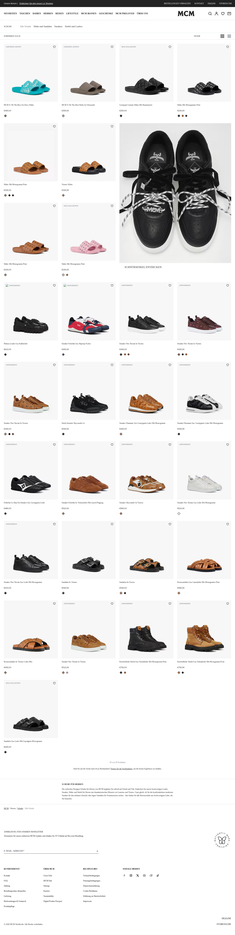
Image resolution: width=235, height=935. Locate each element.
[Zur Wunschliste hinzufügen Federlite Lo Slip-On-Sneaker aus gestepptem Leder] (54, 444)
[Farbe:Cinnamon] (128, 354)
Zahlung (7, 886)
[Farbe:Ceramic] (5, 115)
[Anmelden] (216, 14)
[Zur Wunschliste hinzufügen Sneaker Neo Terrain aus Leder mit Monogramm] (227, 444)
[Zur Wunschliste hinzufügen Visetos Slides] (112, 126)
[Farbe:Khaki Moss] (186, 116)
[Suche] (210, 14)
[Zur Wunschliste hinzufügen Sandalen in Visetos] (112, 524)
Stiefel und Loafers (73, 26)
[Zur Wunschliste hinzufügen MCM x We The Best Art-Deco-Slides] (54, 47)
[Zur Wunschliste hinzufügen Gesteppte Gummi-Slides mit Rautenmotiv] (169, 47)
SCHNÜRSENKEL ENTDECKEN (143, 267)
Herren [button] (48, 13)
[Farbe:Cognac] (183, 116)
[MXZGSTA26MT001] (175, 193)
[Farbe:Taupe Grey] (63, 115)
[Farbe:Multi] (63, 354)
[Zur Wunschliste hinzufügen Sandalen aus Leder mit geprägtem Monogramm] (54, 683)
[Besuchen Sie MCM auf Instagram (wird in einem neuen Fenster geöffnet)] (130, 875)
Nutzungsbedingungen (91, 881)
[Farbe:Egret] (178, 513)
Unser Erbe (47, 876)
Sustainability (48, 896)
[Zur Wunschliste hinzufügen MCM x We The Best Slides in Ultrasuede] (112, 47)
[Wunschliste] (223, 14)
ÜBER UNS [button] (142, 13)
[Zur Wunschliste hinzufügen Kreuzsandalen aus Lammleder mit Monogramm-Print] (227, 524)
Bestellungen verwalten (177, 3)
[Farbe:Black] (121, 115)
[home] (186, 15)
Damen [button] (37, 13)
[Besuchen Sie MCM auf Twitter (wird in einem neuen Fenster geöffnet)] (137, 875)
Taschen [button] (25, 13)
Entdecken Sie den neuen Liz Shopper (36, 3)
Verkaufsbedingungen (91, 876)
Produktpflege (9, 906)
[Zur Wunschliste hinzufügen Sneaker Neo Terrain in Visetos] (169, 285)
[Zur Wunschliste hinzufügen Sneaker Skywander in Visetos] (169, 444)
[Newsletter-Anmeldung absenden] (97, 851)
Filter (197, 36)
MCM (6, 808)
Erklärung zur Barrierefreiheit (94, 896)
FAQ (6, 881)
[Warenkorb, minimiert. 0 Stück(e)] (229, 14)
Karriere (46, 891)
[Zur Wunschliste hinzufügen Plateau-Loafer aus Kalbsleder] (54, 285)
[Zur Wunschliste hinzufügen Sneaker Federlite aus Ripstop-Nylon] (112, 285)
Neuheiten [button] (10, 13)
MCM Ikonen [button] (88, 13)
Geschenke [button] (106, 13)
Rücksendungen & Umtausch (15, 901)
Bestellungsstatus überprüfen (15, 891)
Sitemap (46, 886)
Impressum (87, 901)
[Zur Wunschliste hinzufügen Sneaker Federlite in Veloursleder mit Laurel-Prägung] (112, 444)
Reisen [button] (59, 13)
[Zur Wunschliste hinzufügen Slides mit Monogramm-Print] (227, 47)
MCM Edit (47, 881)
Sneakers (58, 26)
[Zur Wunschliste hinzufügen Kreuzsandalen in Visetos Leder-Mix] (54, 603)
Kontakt (199, 3)
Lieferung (7, 896)
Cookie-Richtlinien (90, 891)
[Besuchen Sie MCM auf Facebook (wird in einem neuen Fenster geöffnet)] (124, 875)
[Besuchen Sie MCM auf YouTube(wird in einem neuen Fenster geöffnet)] (144, 875)
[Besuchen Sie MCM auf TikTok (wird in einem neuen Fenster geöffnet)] (157, 875)
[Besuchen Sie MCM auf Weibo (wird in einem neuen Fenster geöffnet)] (151, 875)
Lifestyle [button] (72, 13)
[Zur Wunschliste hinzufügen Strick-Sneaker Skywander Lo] (112, 365)
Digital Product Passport (52, 901)
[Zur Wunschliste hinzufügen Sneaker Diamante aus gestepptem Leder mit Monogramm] (169, 365)
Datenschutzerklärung (91, 886)
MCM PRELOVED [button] (125, 13)
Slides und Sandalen (43, 26)
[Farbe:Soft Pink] (63, 274)
